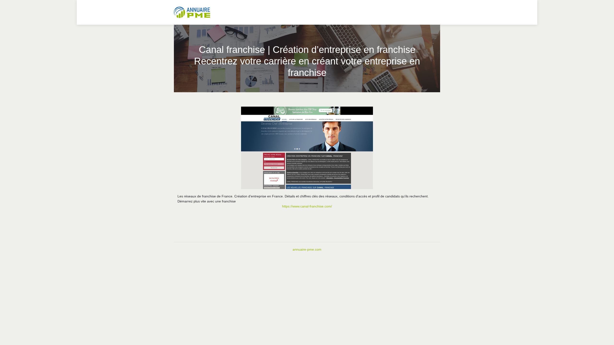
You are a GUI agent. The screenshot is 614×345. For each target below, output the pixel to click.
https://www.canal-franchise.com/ (307, 206)
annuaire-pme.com (307, 249)
